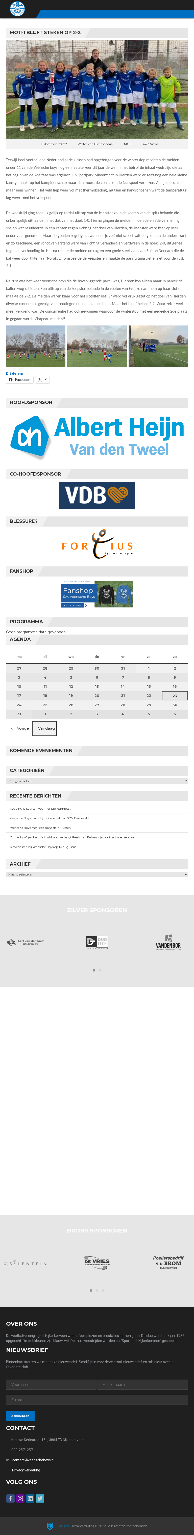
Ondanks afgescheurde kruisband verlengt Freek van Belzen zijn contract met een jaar (72, 837)
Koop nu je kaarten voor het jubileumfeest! (40, 808)
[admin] (158, 5)
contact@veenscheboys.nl (33, 1460)
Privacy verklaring (26, 1470)
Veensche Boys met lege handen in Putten (40, 828)
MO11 (128, 144)
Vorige (23, 728)
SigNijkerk (63, 1526)
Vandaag (46, 728)
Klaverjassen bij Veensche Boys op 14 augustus (43, 847)
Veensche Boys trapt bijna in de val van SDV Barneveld (49, 818)
